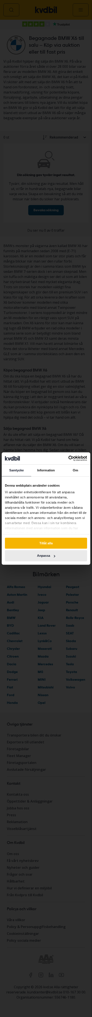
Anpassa (43, 556)
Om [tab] (75, 470)
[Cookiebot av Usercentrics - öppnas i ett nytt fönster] (68, 458)
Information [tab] (46, 470)
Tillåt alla (46, 543)
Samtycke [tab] (16, 470)
